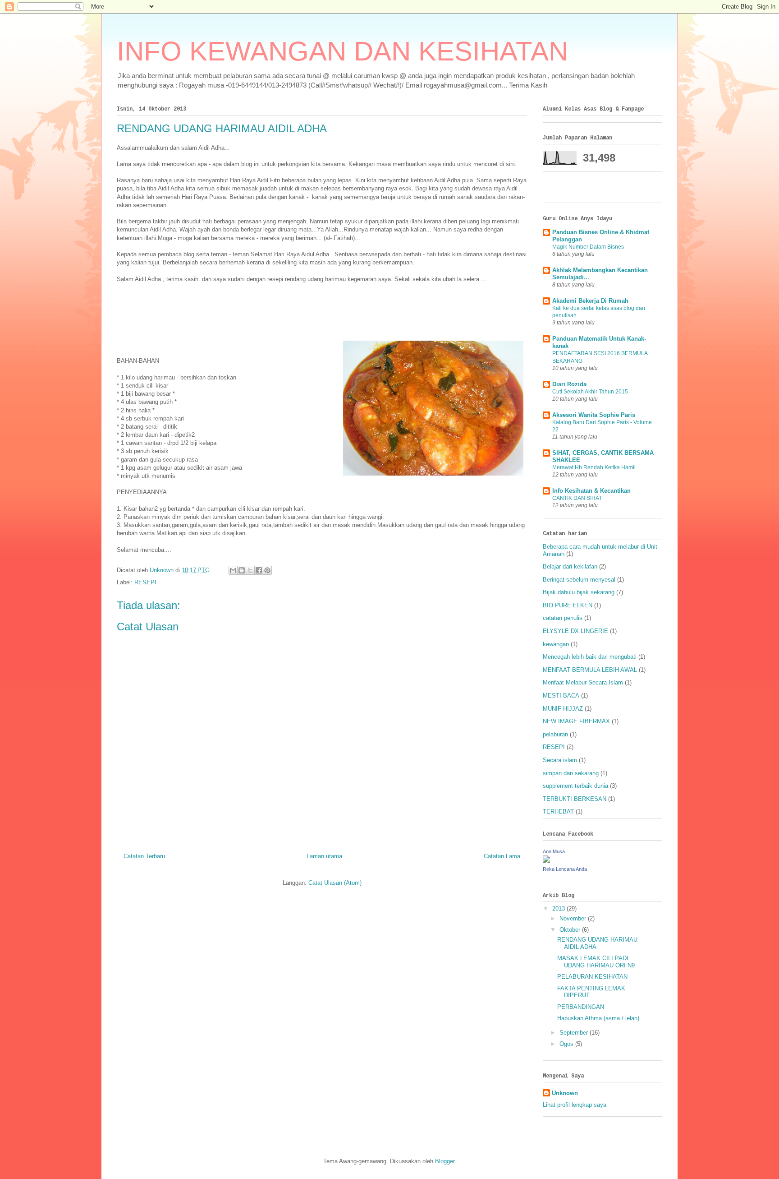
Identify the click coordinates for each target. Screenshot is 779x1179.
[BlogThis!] (241, 570)
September (574, 1032)
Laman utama (324, 856)
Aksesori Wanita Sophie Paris (593, 414)
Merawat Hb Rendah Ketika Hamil (594, 467)
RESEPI (145, 582)
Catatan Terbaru (144, 856)
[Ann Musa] (546, 860)
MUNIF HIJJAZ (563, 708)
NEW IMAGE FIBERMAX (576, 721)
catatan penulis (562, 618)
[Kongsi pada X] (250, 570)
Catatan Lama (502, 856)
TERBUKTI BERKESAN (574, 798)
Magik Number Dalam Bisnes (588, 247)
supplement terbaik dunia (575, 785)
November (573, 918)
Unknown (565, 1093)
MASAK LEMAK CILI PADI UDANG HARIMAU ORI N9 (596, 962)
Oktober (570, 929)
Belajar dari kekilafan (570, 566)
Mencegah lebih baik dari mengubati (590, 656)
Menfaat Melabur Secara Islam (583, 682)
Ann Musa (554, 851)
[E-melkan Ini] (233, 570)
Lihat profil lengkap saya (574, 1104)
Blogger (444, 1161)
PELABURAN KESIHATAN (592, 976)
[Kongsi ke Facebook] (258, 570)
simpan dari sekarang (571, 773)
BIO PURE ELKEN (567, 605)
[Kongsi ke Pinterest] (267, 570)
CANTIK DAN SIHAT (577, 498)
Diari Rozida (569, 384)
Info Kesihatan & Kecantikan (591, 490)
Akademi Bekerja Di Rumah (590, 300)
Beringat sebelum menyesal (579, 579)
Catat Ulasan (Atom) (335, 882)
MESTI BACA (561, 695)
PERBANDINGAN (580, 1006)
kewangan (556, 644)
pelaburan (555, 734)
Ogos (567, 1043)
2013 (559, 908)
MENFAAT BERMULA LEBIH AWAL (590, 669)
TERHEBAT (558, 811)
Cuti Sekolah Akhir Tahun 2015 (590, 391)
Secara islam (560, 760)
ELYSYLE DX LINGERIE (575, 631)
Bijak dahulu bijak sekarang (578, 592)
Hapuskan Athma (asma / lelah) (598, 1018)
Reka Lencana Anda (565, 869)
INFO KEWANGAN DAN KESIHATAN (342, 51)
